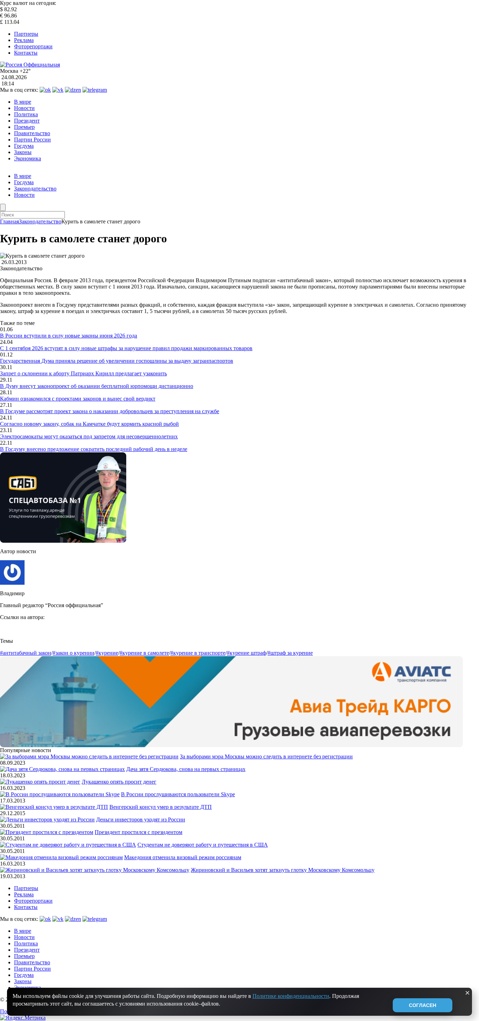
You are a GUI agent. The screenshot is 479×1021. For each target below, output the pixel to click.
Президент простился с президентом (138, 832)
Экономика (27, 158)
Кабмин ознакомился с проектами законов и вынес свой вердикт (77, 399)
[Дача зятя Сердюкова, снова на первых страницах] (62, 769)
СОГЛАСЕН (422, 1005)
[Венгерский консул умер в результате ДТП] (54, 807)
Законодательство (35, 189)
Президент (27, 121)
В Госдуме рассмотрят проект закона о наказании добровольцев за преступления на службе (109, 411)
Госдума (24, 146)
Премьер (24, 127)
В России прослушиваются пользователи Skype (178, 794)
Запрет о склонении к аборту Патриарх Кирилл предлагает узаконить (83, 373)
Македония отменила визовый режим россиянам (182, 857)
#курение (107, 653)
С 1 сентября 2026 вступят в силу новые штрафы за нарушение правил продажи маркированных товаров (126, 348)
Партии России (32, 140)
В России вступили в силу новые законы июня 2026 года (68, 336)
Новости (24, 108)
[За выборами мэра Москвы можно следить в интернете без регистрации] (89, 756)
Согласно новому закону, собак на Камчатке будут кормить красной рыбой (89, 424)
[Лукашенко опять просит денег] (40, 782)
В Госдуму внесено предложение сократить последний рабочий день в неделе (93, 449)
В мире (22, 102)
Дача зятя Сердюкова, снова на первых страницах (185, 769)
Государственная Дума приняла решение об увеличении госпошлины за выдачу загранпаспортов (116, 361)
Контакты (26, 53)
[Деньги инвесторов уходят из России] (47, 819)
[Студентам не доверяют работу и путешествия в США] (68, 845)
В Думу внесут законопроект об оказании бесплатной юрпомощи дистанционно (96, 386)
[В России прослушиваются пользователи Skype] (60, 794)
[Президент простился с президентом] (46, 832)
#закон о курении (73, 653)
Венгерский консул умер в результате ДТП (160, 807)
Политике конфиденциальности (290, 996)
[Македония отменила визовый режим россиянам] (61, 857)
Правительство (32, 133)
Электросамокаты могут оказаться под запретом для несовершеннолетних (89, 436)
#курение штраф (246, 653)
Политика (26, 114)
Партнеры (26, 34)
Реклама (24, 40)
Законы (23, 152)
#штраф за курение (290, 653)
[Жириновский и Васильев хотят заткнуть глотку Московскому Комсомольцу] (94, 870)
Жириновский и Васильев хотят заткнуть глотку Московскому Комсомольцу (283, 870)
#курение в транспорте (197, 653)
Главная (9, 221)
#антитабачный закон (25, 653)
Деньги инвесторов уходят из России (140, 819)
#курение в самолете (144, 653)
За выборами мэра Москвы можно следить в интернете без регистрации (266, 756)
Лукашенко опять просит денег (119, 782)
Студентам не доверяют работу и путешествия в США (202, 845)
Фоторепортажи (33, 46)
